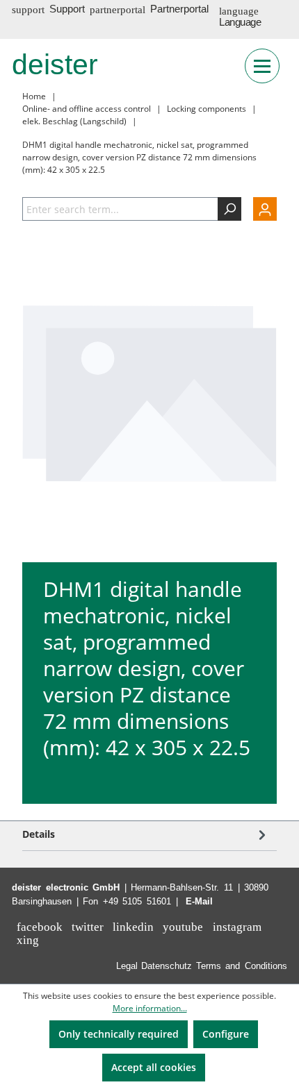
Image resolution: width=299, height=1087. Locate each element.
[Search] (229, 209)
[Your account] (259, 209)
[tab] (146, 834)
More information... (150, 1008)
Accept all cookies (153, 1067)
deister (55, 65)
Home (34, 96)
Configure (225, 1033)
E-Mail (199, 901)
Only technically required (118, 1033)
